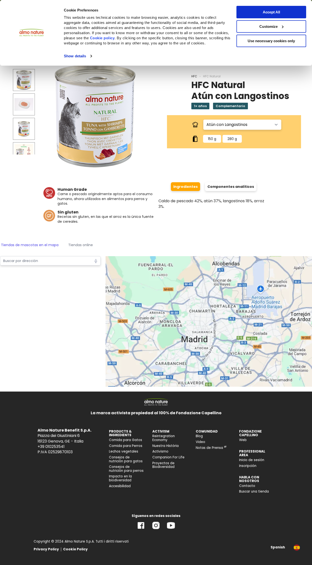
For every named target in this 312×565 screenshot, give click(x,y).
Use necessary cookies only (271, 41)
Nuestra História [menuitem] (165, 446)
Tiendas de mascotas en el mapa (29, 244)
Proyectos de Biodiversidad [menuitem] (163, 465)
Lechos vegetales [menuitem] (123, 451)
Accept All (271, 12)
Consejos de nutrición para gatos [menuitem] (126, 459)
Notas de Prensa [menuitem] (211, 447)
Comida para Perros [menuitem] (125, 446)
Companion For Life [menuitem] (168, 457)
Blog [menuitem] (199, 436)
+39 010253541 (51, 446)
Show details (75, 56)
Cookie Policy (75, 549)
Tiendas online (80, 244)
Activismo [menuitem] (160, 451)
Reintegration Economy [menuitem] (163, 438)
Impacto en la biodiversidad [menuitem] (120, 478)
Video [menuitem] (200, 442)
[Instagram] (155, 529)
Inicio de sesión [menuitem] (251, 460)
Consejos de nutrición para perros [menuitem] (126, 468)
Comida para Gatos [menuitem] (125, 440)
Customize (268, 26)
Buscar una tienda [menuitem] (254, 491)
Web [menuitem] (243, 440)
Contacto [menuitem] (247, 486)
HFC (194, 76)
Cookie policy (102, 38)
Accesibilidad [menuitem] (120, 486)
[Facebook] (141, 529)
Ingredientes (185, 186)
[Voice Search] (96, 260)
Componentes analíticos (230, 186)
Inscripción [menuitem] (247, 466)
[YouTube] (170, 529)
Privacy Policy (46, 549)
